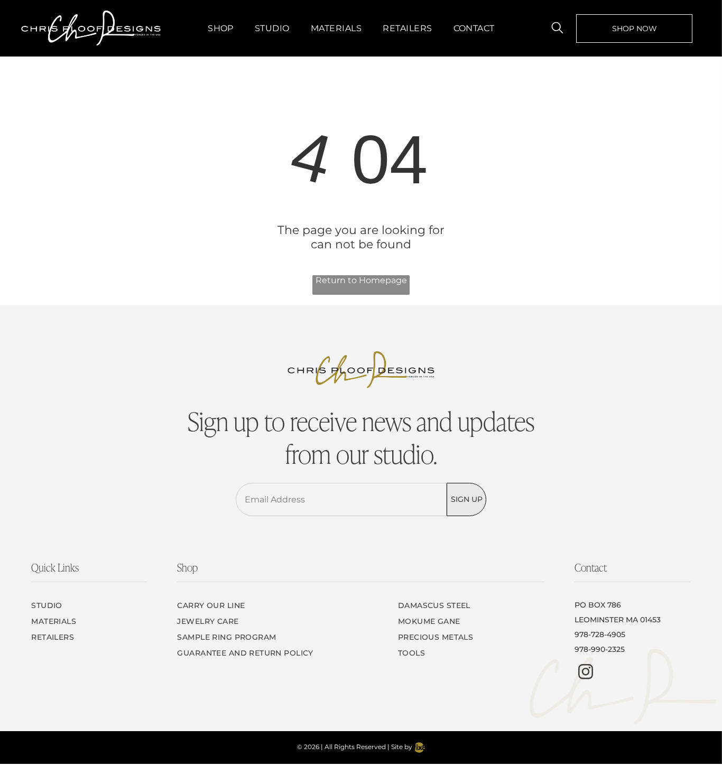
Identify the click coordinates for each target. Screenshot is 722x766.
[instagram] (586, 673)
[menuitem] (220, 28)
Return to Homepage (361, 280)
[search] (557, 28)
